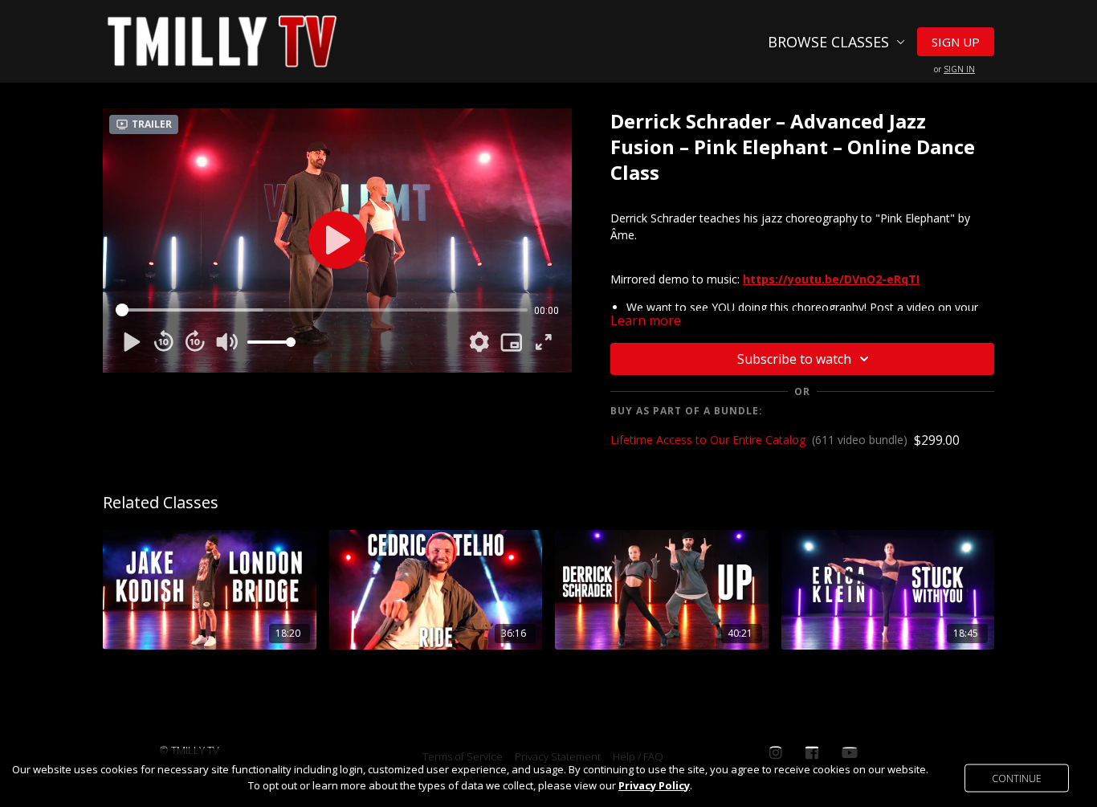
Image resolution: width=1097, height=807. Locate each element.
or (954, 69)
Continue (1017, 778)
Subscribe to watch (794, 359)
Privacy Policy (654, 785)
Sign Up (956, 42)
